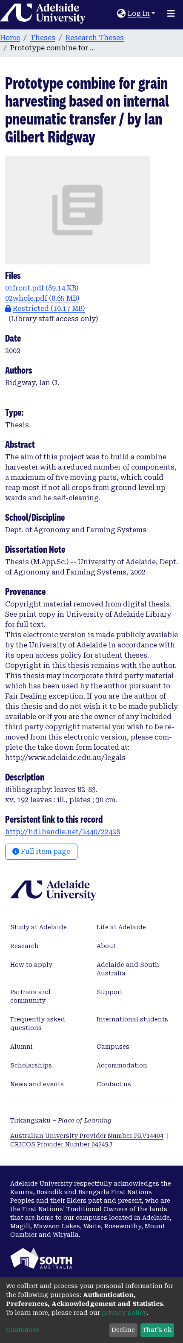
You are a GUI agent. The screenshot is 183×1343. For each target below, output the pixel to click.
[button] (121, 14)
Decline (123, 1329)
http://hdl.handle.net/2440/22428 (62, 832)
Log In (139, 13)
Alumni (21, 1046)
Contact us (114, 1084)
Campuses (113, 1046)
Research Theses (95, 38)
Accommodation (122, 1065)
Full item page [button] (44, 851)
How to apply (31, 964)
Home (10, 38)
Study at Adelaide (38, 927)
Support (110, 992)
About (106, 946)
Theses (42, 38)
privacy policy (124, 1312)
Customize (22, 1329)
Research (24, 946)
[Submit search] (111, 14)
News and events (37, 1084)
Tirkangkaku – (61, 1120)
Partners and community (30, 996)
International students (132, 1019)
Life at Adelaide (121, 927)
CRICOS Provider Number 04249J (61, 1144)
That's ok (157, 1329)
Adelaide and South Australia (128, 969)
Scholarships (31, 1065)
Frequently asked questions (37, 1023)
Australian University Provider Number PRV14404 (86, 1135)
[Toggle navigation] (171, 13)
